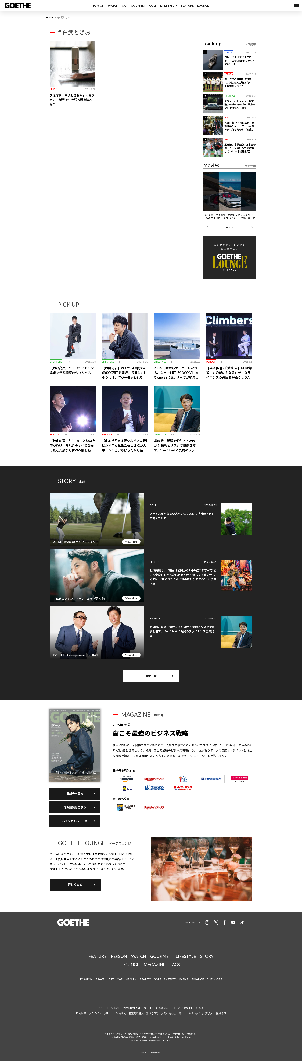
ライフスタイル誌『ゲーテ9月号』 (216, 745)
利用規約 (121, 1013)
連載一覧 (151, 676)
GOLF (153, 5)
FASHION (86, 979)
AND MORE (214, 979)
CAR (124, 5)
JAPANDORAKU (132, 1007)
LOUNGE (203, 5)
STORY (207, 956)
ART (111, 979)
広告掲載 (81, 1013)
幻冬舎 (199, 1007)
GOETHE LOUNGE (109, 1007)
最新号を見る (74, 793)
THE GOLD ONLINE (182, 1007)
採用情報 (221, 1013)
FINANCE (197, 979)
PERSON (99, 5)
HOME (49, 17)
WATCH (113, 5)
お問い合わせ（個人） (173, 1013)
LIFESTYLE (167, 5)
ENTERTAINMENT (176, 979)
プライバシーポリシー (101, 1013)
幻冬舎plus (162, 1007)
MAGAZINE (155, 964)
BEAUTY (145, 979)
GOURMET (138, 5)
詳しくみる (75, 884)
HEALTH (131, 979)
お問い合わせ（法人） (201, 1013)
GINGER (148, 1007)
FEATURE (187, 5)
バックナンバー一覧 (75, 820)
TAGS (175, 964)
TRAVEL (100, 979)
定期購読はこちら (75, 807)
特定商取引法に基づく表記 (143, 1013)
